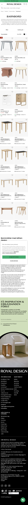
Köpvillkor (3, 385)
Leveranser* (4, 387)
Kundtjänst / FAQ (5, 379)
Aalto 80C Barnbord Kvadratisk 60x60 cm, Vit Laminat (20, 140)
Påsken (2, 418)
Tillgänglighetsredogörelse (7, 406)
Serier (15, 394)
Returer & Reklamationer (7, 389)
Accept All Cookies (14, 257)
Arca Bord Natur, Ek (5, 222)
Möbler (15, 379)
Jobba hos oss (4, 392)
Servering (16, 383)
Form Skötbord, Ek (19, 111)
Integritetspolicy (5, 398)
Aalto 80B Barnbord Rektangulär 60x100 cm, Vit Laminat (6, 195)
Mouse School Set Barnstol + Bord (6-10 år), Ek (20, 223)
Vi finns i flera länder (6, 449)
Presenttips (4, 424)
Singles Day (4, 427)
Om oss (3, 390)
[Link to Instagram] (5, 485)
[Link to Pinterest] (9, 485)
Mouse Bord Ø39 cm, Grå (6, 57)
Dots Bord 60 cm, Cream (20, 84)
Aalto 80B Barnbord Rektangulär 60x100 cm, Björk (20, 195)
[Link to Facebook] (2, 485)
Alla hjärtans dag (5, 416)
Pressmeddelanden (6, 396)
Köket (15, 389)
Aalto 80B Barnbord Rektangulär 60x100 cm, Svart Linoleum (20, 167)
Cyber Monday (4, 431)
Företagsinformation (6, 394)
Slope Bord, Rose (4, 84)
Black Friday (4, 429)
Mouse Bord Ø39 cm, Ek (20, 57)
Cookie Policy (4, 400)
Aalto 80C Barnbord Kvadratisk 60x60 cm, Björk (5, 167)
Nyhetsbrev (4, 381)
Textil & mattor (18, 387)
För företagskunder (6, 402)
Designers (3, 404)
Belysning (16, 381)
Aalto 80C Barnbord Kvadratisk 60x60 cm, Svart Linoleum (5, 140)
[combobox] (21, 30)
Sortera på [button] (20, 30)
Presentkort (4, 383)
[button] (24, 4)
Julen (2, 433)
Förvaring (16, 390)
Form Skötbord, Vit (5, 111)
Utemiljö (16, 392)
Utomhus (3, 420)
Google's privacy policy (10, 253)
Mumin (2, 422)
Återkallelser (4, 408)
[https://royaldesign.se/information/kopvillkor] (13, 493)
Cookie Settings (14, 260)
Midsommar (4, 426)
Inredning (16, 385)
